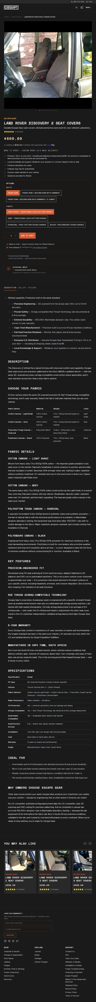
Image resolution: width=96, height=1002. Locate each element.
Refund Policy (71, 989)
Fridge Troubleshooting (74, 969)
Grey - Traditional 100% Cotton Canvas (27, 218)
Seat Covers (17, 17)
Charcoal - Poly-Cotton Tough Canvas (27, 225)
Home (6, 17)
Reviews (32, 287)
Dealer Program (71, 976)
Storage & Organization (13, 955)
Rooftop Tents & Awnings (14, 969)
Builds (37, 955)
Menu (88, 7)
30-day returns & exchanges (18, 256)
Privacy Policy (71, 992)
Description (10, 287)
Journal (38, 951)
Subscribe (10, 935)
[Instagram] (5, 941)
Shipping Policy (71, 985)
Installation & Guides (73, 965)
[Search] (76, 7)
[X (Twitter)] (17, 941)
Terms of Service (72, 996)
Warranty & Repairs (72, 962)
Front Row (13, 193)
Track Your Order (72, 958)
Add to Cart (27, 235)
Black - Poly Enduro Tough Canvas (67, 225)
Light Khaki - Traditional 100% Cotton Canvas (30, 212)
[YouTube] (9, 941)
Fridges (7, 965)
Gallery (22, 287)
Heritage (38, 958)
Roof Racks (9, 958)
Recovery (8, 979)
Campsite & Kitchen (12, 951)
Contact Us (69, 951)
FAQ (67, 955)
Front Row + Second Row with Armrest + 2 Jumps (31, 199)
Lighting (7, 962)
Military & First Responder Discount (75, 980)
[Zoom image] (48, 65)
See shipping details (40, 248)
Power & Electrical (11, 972)
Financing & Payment (73, 972)
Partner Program (41, 962)
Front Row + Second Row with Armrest (41, 193)
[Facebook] (13, 941)
